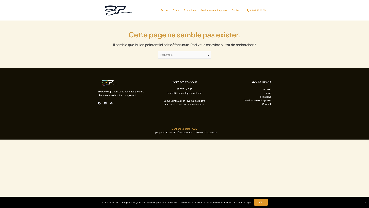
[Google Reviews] (111, 103)
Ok (261, 202)
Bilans (176, 10)
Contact (236, 10)
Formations (190, 10)
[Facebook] (99, 103)
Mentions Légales (181, 128)
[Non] (365, 202)
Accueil (165, 10)
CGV (194, 128)
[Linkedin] (105, 103)
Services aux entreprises (213, 10)
